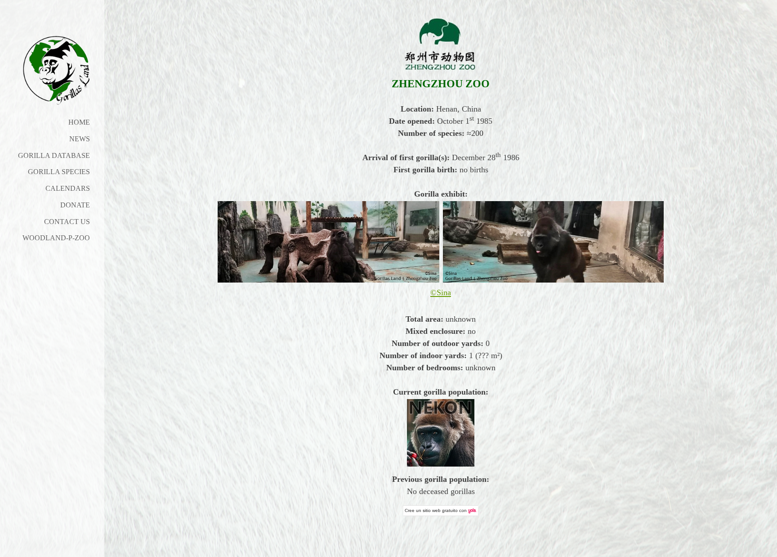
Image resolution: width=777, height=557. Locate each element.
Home (79, 122)
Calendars (67, 188)
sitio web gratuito (440, 510)
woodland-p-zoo (56, 238)
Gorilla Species (59, 171)
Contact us (67, 221)
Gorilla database (54, 155)
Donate (75, 205)
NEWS (79, 139)
